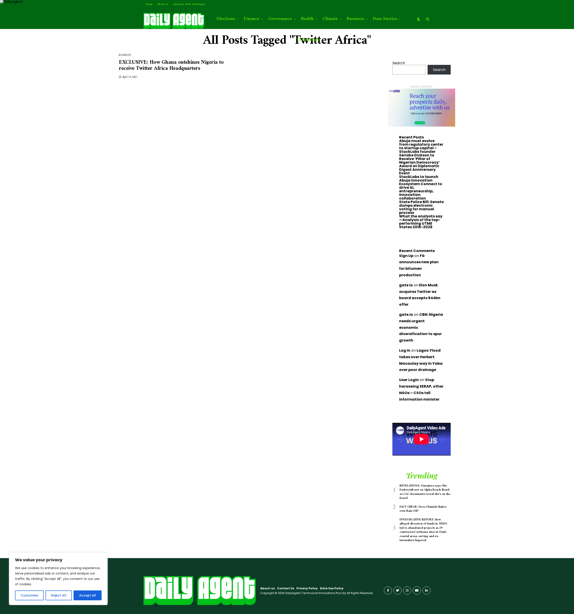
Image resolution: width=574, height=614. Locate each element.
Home (149, 4)
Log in (404, 350)
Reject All (58, 595)
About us (162, 4)
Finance (251, 19)
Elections (226, 19)
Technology (308, 40)
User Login (409, 379)
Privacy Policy (307, 588)
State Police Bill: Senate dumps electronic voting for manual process (421, 207)
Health (307, 19)
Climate (330, 19)
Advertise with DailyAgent (189, 4)
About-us (267, 588)
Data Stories (385, 19)
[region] (58, 579)
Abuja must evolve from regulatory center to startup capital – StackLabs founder (421, 146)
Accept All (87, 595)
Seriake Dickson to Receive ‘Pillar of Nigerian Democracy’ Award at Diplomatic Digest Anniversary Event (419, 164)
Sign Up (406, 255)
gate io (406, 285)
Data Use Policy (332, 588)
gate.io (406, 314)
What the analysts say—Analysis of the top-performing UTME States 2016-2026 (420, 222)
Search (398, 63)
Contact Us (285, 588)
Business (355, 19)
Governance (280, 19)
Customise (29, 595)
